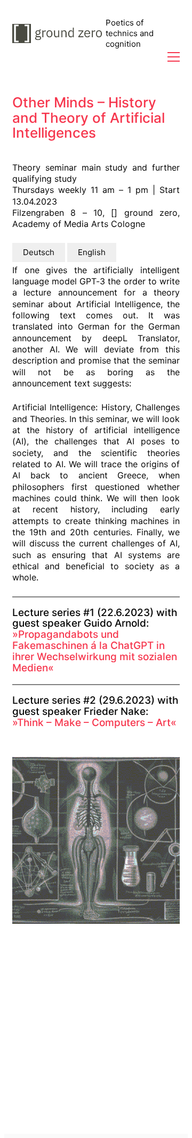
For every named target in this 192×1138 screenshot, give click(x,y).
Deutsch (38, 252)
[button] (173, 56)
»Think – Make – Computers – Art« (94, 722)
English (92, 252)
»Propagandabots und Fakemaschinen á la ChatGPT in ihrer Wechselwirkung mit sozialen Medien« (94, 651)
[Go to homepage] (59, 33)
